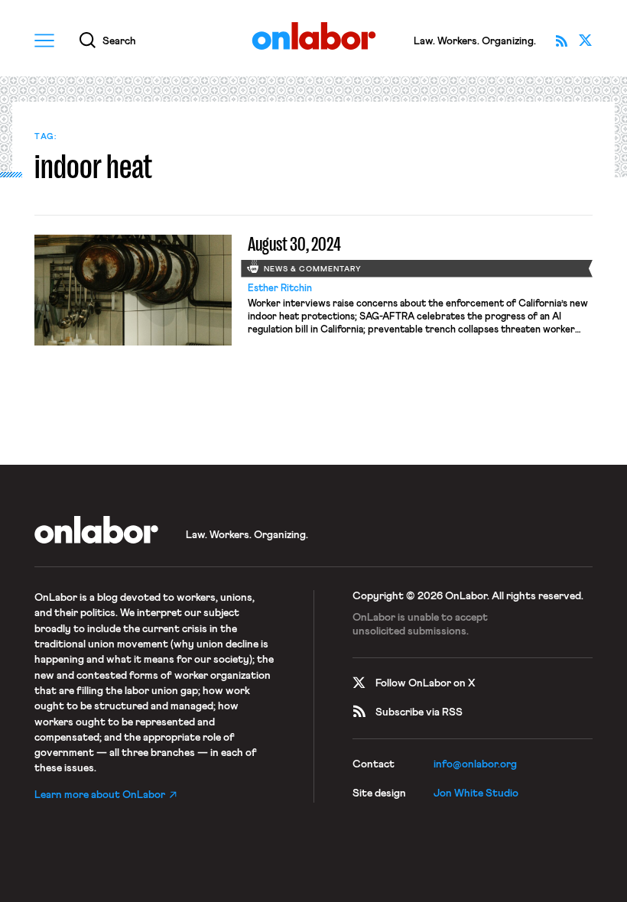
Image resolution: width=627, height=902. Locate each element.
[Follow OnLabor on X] (585, 40)
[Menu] (44, 40)
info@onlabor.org (475, 764)
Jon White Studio (476, 793)
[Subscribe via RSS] (561, 40)
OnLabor (314, 36)
